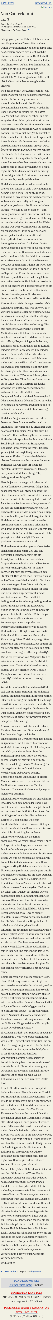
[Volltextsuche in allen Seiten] (42, 7)
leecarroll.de (10, 1271)
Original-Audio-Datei (20, 1285)
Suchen (48, 7)
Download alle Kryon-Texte (26, 1292)
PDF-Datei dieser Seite (26, 1280)
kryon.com (36, 1271)
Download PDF (43, 3)
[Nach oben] (49, 1316)
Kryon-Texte (7, 3)
